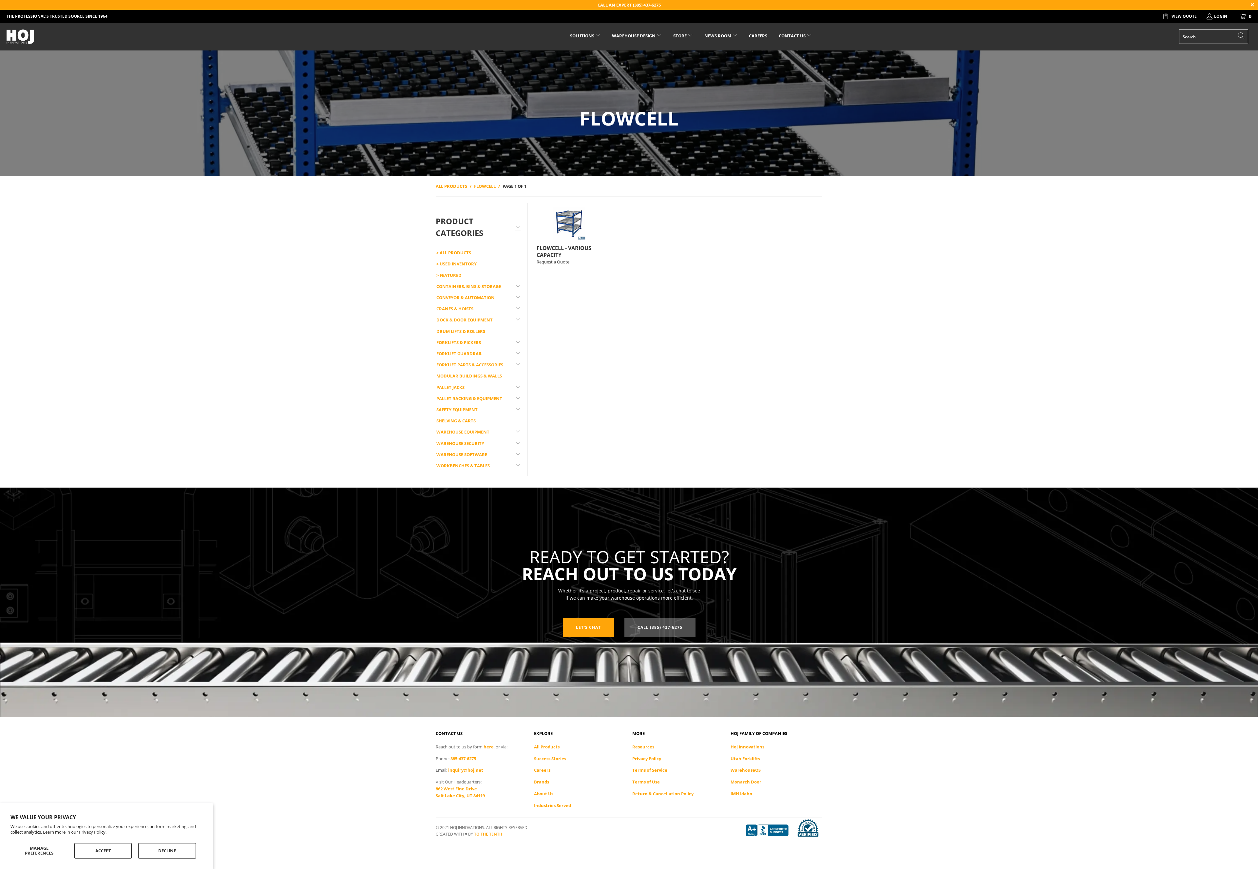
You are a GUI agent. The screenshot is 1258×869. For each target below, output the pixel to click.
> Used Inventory (456, 264)
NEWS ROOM (718, 36)
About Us (543, 794)
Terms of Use (646, 782)
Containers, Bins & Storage (468, 286)
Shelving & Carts (456, 421)
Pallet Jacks (450, 387)
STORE (680, 36)
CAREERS (758, 36)
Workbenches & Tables (463, 466)
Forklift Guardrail (459, 354)
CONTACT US (793, 36)
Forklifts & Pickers (458, 342)
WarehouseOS (746, 770)
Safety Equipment (457, 410)
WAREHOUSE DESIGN (634, 36)
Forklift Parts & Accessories (469, 365)
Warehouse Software (461, 454)
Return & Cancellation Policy (663, 794)
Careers (542, 770)
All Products (547, 747)
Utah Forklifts (745, 759)
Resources (643, 747)
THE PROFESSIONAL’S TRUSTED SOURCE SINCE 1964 (57, 16)
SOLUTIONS (582, 36)
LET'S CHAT (588, 627)
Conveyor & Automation (465, 297)
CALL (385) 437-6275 (660, 627)
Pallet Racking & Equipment (469, 398)
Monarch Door (746, 782)
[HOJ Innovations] (104, 37)
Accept (103, 851)
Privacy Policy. (92, 832)
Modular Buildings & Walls (469, 376)
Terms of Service (649, 770)
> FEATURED (449, 275)
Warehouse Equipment (462, 432)
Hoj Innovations (747, 747)
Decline (167, 851)
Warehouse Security (460, 443)
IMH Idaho (741, 794)
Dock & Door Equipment (464, 320)
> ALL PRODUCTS (453, 253)
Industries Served (552, 805)
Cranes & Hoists (454, 309)
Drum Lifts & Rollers (460, 331)
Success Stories (550, 759)
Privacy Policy (646, 759)
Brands (541, 782)
